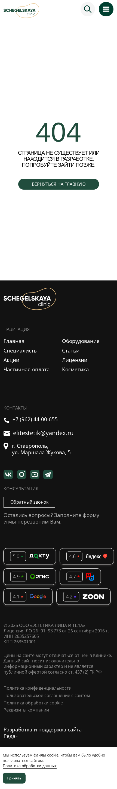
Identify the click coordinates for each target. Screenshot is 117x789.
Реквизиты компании (26, 710)
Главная (14, 341)
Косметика (75, 369)
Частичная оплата (27, 369)
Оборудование (81, 341)
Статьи (70, 350)
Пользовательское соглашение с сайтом (47, 695)
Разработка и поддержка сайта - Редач (44, 733)
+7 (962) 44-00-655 (35, 419)
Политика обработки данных (30, 765)
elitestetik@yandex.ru (43, 433)
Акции (11, 360)
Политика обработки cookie (33, 703)
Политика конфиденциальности (38, 688)
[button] (29, 502)
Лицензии (74, 360)
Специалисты (21, 350)
